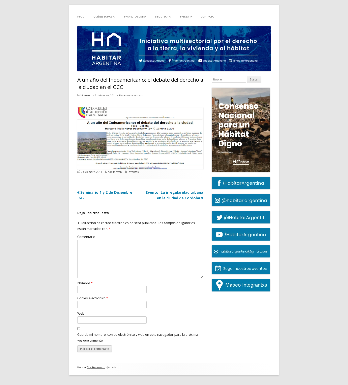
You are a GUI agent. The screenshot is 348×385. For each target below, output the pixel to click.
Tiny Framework (96, 367)
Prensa (184, 16)
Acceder (112, 367)
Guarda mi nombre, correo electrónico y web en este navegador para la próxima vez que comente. (137, 337)
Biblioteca (161, 16)
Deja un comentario (131, 95)
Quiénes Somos (102, 16)
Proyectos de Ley (135, 16)
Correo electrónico (92, 298)
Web (80, 313)
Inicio (81, 16)
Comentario (86, 237)
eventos (134, 172)
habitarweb (84, 95)
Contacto (207, 16)
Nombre (85, 283)
